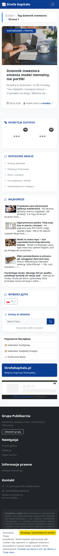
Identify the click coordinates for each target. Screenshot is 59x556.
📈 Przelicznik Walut (15, 356)
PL (12, 301)
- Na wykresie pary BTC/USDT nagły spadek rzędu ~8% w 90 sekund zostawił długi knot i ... (29, 228)
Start (11, 15)
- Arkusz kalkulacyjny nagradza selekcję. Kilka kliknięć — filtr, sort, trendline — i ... (28, 261)
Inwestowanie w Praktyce (21, 186)
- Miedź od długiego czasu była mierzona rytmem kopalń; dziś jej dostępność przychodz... (29, 245)
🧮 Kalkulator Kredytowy (17, 345)
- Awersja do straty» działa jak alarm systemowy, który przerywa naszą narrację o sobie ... (29, 277)
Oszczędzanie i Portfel (19, 180)
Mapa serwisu (9, 454)
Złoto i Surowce (16, 174)
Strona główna (9, 445)
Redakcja (6, 450)
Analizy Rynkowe (16, 163)
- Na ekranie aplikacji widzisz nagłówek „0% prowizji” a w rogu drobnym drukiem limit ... (28, 211)
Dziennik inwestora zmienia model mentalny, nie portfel (28, 74)
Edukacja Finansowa (18, 169)
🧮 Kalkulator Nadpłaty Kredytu (21, 351)
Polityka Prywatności (12, 470)
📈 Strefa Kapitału (16, 4)
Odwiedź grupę (13, 431)
